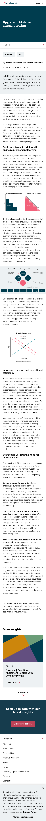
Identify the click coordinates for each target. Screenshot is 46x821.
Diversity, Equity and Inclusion (16, 771)
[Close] (43, 788)
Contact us (8, 781)
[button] (23, 693)
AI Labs (6, 762)
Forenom (7, 133)
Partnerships (8, 753)
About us (7, 744)
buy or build (26, 483)
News (5, 767)
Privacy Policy (29, 812)
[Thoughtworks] (11, 3)
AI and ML (9, 54)
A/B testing (28, 472)
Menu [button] (38, 3)
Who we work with (11, 758)
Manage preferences (23, 817)
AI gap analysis (21, 539)
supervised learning (30, 222)
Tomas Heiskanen (14, 62)
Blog (21, 54)
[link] (23, 724)
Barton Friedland (35, 62)
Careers (6, 776)
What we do (8, 748)
